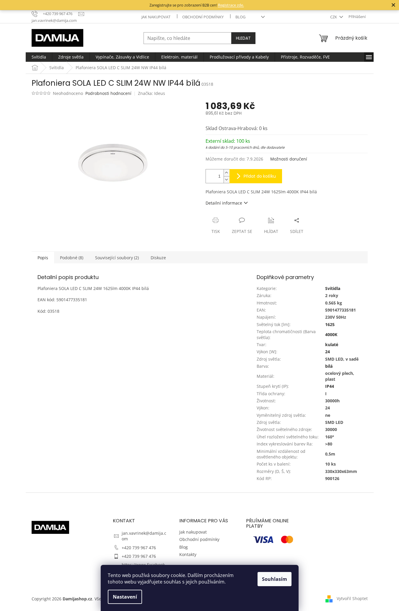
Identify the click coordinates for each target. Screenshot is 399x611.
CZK (334, 17)
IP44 (329, 386)
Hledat (243, 38)
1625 (330, 324)
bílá (329, 366)
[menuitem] (39, 57)
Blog (240, 17)
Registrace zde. (231, 5)
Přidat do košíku (260, 176)
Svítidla (332, 288)
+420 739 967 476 (139, 547)
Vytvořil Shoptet (352, 598)
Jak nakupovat (155, 17)
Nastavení (125, 597)
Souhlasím (274, 579)
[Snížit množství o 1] (226, 179)
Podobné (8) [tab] (71, 257)
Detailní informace (224, 203)
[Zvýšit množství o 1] (226, 172)
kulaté (331, 344)
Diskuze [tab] (158, 257)
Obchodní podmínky (203, 17)
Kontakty (187, 554)
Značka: (151, 93)
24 (327, 351)
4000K (331, 334)
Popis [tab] (43, 257)
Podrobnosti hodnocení (108, 93)
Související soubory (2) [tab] (117, 257)
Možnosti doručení (288, 159)
